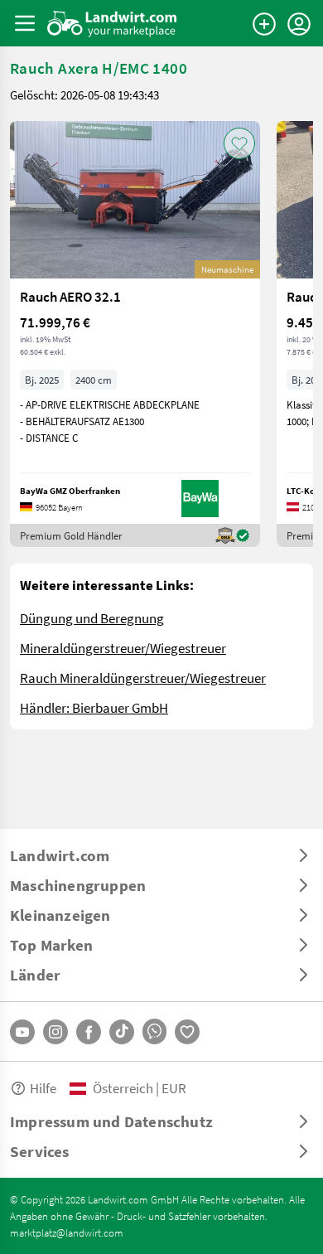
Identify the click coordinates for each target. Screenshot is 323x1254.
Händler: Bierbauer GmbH (94, 707)
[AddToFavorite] (239, 143)
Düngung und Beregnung (92, 617)
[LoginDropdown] (299, 24)
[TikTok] (121, 1031)
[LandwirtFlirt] (187, 1031)
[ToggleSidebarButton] (25, 23)
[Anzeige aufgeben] (264, 24)
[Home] (112, 23)
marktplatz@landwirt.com (66, 1232)
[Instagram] (55, 1031)
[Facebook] (88, 1031)
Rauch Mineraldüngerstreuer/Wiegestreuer (143, 677)
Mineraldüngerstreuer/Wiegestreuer (123, 647)
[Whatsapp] (154, 1031)
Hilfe (43, 1087)
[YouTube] (22, 1031)
